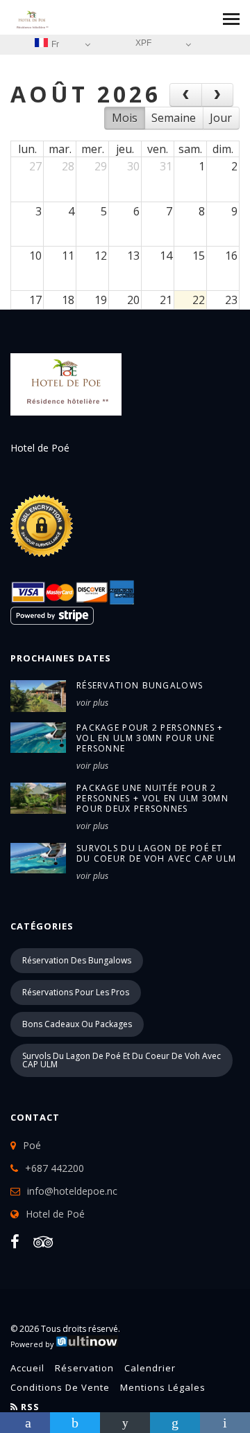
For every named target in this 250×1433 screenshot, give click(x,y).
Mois (125, 117)
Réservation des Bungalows (76, 960)
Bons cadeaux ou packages (77, 1024)
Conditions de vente (60, 1387)
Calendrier (150, 1368)
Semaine (173, 117)
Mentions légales (163, 1387)
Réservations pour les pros (75, 992)
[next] (217, 95)
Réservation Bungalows (139, 685)
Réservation (84, 1368)
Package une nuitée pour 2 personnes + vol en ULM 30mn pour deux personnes (152, 798)
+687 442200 (54, 1168)
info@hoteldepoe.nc (72, 1191)
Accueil (27, 1368)
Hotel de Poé (55, 1213)
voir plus (92, 703)
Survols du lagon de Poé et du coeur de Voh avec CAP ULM (121, 1060)
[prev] (185, 95)
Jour (221, 117)
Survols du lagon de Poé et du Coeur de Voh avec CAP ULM (156, 853)
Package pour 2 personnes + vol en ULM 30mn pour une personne (150, 738)
